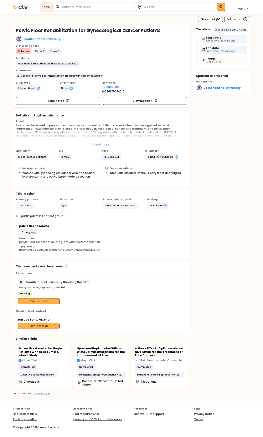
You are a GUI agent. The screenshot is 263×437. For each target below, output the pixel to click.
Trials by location (25, 419)
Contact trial (39, 326)
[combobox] (97, 6)
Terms (198, 419)
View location (142, 101)
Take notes (55, 101)
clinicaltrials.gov (41, 393)
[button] (48, 64)
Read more (101, 144)
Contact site (38, 301)
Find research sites (86, 414)
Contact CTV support (149, 414)
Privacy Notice (204, 414)
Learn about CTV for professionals (97, 419)
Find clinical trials (25, 414)
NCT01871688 (110, 87)
